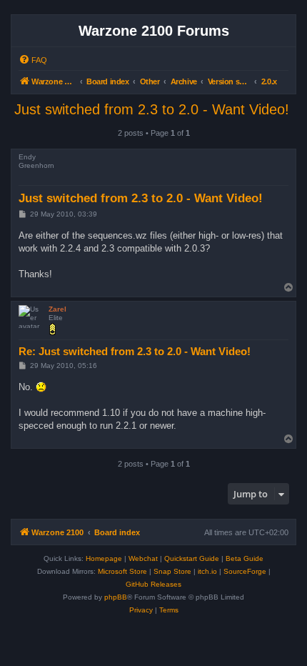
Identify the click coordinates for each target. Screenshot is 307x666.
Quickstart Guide (191, 558)
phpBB (115, 597)
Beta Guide (244, 558)
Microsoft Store (122, 571)
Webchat (143, 558)
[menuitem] (33, 60)
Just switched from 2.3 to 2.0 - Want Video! (151, 109)
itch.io (207, 571)
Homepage (104, 558)
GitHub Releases (153, 584)
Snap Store (172, 571)
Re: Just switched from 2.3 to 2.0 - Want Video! (135, 351)
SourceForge (244, 571)
